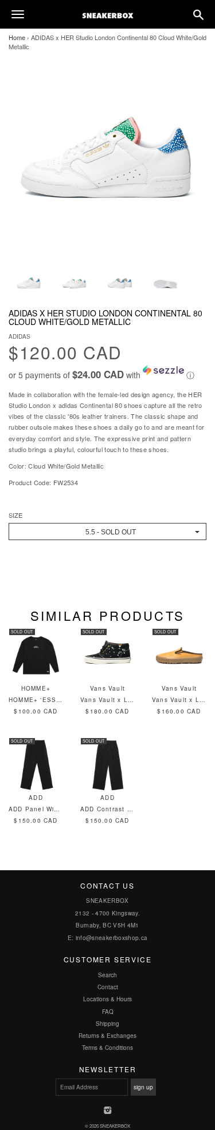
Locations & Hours (107, 999)
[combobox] (107, 531)
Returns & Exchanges (107, 1036)
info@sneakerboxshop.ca (112, 938)
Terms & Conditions (107, 1048)
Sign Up (143, 1087)
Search (107, 975)
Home (17, 37)
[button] (107, 373)
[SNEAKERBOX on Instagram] (107, 1111)
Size (15, 515)
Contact (107, 987)
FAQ (108, 1012)
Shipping (107, 1024)
